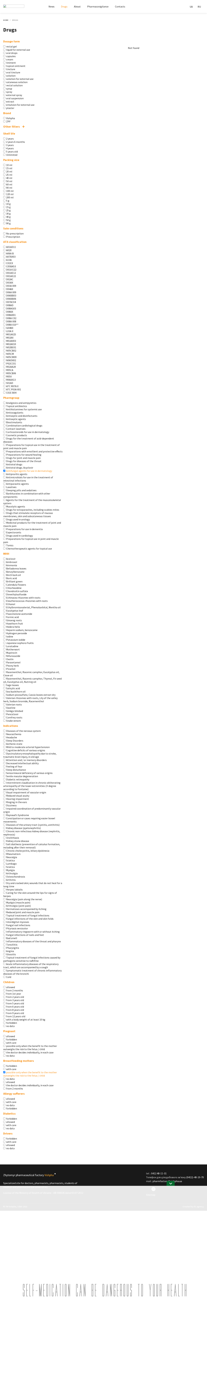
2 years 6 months (15, 141)
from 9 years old (15, 1013)
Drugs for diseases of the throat (23, 461)
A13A (9, 259)
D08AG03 (11, 308)
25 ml (9, 174)
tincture (10, 69)
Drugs (64, 6)
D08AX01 (11, 315)
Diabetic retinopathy (17, 779)
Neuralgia (11, 857)
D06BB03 (11, 295)
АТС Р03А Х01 (13, 389)
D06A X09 (11, 292)
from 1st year (13, 993)
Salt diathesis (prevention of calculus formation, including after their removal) (31, 846)
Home (5, 20)
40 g (8, 216)
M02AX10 (11, 344)
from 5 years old (15, 1003)
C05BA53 (11, 266)
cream (9, 59)
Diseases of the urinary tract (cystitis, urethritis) (33, 824)
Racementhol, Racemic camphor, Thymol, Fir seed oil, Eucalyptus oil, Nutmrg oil (32, 680)
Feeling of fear (14, 766)
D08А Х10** (12, 324)
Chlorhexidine (14, 588)
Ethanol (10, 604)
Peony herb (12, 665)
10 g (8, 203)
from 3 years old (15, 1000)
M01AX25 (11, 334)
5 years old (12, 151)
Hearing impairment (17, 798)
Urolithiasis (12, 837)
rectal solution (14, 85)
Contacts (120, 6)
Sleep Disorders (14, 740)
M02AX (9, 337)
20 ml (9, 171)
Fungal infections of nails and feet (25, 934)
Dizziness (11, 805)
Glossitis (11, 954)
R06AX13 (11, 379)
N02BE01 (11, 347)
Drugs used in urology (18, 519)
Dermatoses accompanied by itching (26, 909)
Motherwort (13, 649)
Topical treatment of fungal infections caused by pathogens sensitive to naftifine (31, 959)
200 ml (10, 197)
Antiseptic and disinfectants (21, 415)
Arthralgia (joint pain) (18, 905)
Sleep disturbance (16, 769)
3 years (10, 145)
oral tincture (13, 72)
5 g (7, 200)
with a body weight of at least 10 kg (25, 1019)
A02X (8, 250)
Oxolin (9, 659)
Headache (11, 737)
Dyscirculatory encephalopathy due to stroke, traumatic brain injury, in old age (29, 755)
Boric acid (11, 578)
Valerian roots (14, 704)
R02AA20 (11, 366)
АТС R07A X (12, 386)
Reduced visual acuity (17, 795)
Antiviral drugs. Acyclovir (19, 467)
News (51, 6)
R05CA (9, 370)
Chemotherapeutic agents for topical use (29, 548)
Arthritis (11, 879)
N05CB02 (11, 350)
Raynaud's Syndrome (17, 815)
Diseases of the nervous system (23, 730)
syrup (9, 88)
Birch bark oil (13, 575)
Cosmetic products (16, 435)
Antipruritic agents (16, 474)
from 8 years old (15, 1009)
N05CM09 (11, 357)
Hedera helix (13, 626)
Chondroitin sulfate (17, 591)
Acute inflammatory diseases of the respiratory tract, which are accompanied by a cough (31, 965)
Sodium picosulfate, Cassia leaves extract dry (30, 694)
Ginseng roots (14, 620)
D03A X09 (11, 285)
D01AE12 (11, 272)
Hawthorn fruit (14, 623)
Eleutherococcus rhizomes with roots (27, 600)
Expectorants (13, 532)
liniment (11, 62)
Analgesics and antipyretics (21, 402)
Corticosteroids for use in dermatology (27, 432)
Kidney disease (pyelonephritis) (23, 828)
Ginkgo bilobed (14, 711)
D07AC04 (11, 302)
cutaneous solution (16, 82)
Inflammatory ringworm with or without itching (33, 931)
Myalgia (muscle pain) (18, 902)
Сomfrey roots (14, 717)
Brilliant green (14, 581)
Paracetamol (13, 662)
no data (10, 1026)
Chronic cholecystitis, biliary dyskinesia (27, 850)
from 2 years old (15, 996)
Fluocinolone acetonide (19, 613)
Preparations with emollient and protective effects (34, 451)
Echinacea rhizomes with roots (23, 597)
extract (10, 101)
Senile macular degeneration (22, 776)
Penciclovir (12, 714)
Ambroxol (11, 562)
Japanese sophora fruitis (20, 643)
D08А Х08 (11, 321)
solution (11, 75)
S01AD (9, 383)
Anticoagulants (14, 412)
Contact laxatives (16, 428)
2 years (10, 138)
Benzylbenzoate (15, 571)
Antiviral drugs (14, 464)
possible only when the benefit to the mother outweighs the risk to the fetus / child (30, 1047)
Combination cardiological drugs (24, 425)
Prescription (13, 236)
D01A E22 (11, 269)
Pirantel (10, 668)
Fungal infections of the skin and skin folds (30, 918)
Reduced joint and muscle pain (22, 912)
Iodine (9, 636)
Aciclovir (11, 558)
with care (11, 1042)
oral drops (11, 53)
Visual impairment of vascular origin (26, 792)
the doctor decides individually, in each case (30, 1052)
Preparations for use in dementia (24, 529)
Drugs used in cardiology (19, 535)
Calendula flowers (16, 584)
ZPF (8, 121)
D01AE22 (11, 276)
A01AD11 (11, 247)
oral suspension (15, 98)
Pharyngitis (12, 947)
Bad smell (11, 938)
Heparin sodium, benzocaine (22, 630)
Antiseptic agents (16, 419)
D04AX (9, 289)
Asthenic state (14, 743)
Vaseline (10, 707)
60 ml (9, 184)
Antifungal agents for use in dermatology (29, 470)
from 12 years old (15, 1016)
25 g (8, 210)
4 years (10, 148)
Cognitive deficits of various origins (25, 750)
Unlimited (11, 154)
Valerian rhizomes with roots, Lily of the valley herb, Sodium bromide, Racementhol (30, 699)
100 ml (10, 191)
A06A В (10, 253)
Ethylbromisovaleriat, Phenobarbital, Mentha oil (33, 607)
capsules (11, 56)
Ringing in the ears (16, 802)
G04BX (9, 327)
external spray (14, 95)
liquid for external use (18, 49)
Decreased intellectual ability (22, 763)
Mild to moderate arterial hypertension (28, 747)
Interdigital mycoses (17, 922)
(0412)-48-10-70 (195, 1177)
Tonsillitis (11, 944)
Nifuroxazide (13, 656)
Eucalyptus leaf (14, 610)
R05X (9, 376)
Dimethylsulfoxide (16, 594)
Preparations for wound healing (23, 454)
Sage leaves (12, 685)
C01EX (9, 263)
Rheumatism (13, 854)
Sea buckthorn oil (16, 691)
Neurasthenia (13, 734)
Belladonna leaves (16, 568)
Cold (8, 977)
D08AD (9, 305)
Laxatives (11, 487)
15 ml (9, 168)
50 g (8, 220)
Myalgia (10, 870)
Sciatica (10, 860)
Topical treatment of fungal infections (27, 915)
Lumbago (11, 863)
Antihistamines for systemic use (24, 409)
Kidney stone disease (17, 841)
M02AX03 (11, 340)
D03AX (9, 282)
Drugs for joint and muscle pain (23, 457)
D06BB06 (11, 298)
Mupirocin (11, 652)
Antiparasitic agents (17, 483)
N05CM (10, 353)
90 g (8, 223)
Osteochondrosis (15, 876)
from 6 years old (15, 1006)
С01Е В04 (11, 392)
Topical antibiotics (16, 406)
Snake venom (13, 720)
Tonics (9, 545)
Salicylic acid (13, 688)
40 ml (9, 178)
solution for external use (19, 78)
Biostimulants (14, 422)
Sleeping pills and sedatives (21, 490)
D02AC (9, 279)
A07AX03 (11, 256)
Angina (10, 951)
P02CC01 (11, 363)
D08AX (9, 311)
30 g (8, 213)
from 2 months (14, 990)
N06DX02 (11, 360)
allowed (10, 987)
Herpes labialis (14, 889)
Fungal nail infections (18, 925)
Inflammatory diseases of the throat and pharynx (33, 941)
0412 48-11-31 (159, 1173)
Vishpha (10, 118)
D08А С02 (11, 318)
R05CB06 (11, 373)
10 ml (9, 165)
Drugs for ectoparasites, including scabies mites (32, 509)
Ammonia (11, 565)
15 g (8, 207)
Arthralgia (12, 873)
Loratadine (12, 646)
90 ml (9, 187)
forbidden (11, 1022)
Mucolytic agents (15, 506)
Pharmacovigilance (98, 6)
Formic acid (12, 617)
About (77, 6)
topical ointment (15, 66)
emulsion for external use (20, 104)
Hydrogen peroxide (16, 633)
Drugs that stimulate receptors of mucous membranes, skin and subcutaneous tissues (28, 514)
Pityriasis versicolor (17, 928)
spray (9, 91)
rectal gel (11, 46)
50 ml (9, 181)
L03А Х (9, 331)
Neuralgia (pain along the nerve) (24, 899)
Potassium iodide (15, 639)
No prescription (15, 233)
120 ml (10, 194)
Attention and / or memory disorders (26, 760)
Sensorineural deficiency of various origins (29, 773)
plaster (10, 108)
